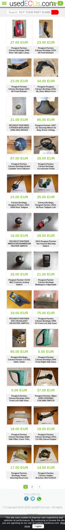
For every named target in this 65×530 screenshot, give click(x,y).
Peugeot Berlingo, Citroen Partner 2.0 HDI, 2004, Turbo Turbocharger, (19, 360)
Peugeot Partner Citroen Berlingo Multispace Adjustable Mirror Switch (45, 283)
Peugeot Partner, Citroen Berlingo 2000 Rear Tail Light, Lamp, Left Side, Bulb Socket (19, 51)
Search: (13, 12)
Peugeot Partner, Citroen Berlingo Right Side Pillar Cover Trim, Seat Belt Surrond (19, 438)
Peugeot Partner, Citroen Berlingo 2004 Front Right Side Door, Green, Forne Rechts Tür (46, 362)
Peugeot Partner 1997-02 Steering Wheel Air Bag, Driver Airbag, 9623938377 (45, 129)
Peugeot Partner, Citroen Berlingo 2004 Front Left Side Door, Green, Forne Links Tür (19, 399)
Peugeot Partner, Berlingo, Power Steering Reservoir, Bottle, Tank (19, 476)
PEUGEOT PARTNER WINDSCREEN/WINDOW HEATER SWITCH (19, 243)
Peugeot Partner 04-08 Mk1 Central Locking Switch (19, 282)
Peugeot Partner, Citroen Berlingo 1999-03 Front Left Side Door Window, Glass (46, 322)
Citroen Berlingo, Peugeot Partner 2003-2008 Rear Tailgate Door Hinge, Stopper (19, 206)
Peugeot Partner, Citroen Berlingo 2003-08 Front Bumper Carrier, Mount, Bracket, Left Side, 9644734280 (45, 53)
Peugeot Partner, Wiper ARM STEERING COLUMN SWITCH (46, 398)
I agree (38, 526)
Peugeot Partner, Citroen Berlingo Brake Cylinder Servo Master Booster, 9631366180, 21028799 (19, 169)
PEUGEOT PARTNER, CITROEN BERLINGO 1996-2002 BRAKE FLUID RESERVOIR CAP (19, 130)
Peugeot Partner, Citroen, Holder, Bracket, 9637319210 (46, 475)
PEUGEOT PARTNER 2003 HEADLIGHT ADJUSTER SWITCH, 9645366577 (19, 322)
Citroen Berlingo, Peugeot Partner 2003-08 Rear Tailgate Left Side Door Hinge (45, 206)
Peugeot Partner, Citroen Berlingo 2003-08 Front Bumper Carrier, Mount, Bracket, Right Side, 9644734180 (19, 91)
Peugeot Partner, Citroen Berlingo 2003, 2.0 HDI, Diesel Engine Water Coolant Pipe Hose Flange (45, 439)
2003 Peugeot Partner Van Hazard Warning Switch (46, 243)
